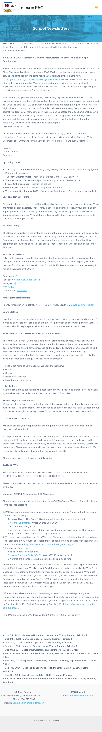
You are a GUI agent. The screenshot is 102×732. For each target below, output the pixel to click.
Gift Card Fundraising (18, 522)
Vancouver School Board (27, 279)
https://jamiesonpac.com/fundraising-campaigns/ (49, 544)
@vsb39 (18, 283)
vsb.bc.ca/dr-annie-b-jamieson (28, 703)
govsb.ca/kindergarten (82, 305)
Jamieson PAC (29, 7)
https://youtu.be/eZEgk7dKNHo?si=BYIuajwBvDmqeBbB (32, 79)
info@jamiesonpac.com (81, 695)
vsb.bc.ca (22, 290)
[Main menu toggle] (96, 8)
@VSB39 (9, 287)
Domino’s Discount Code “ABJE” (24, 555)
